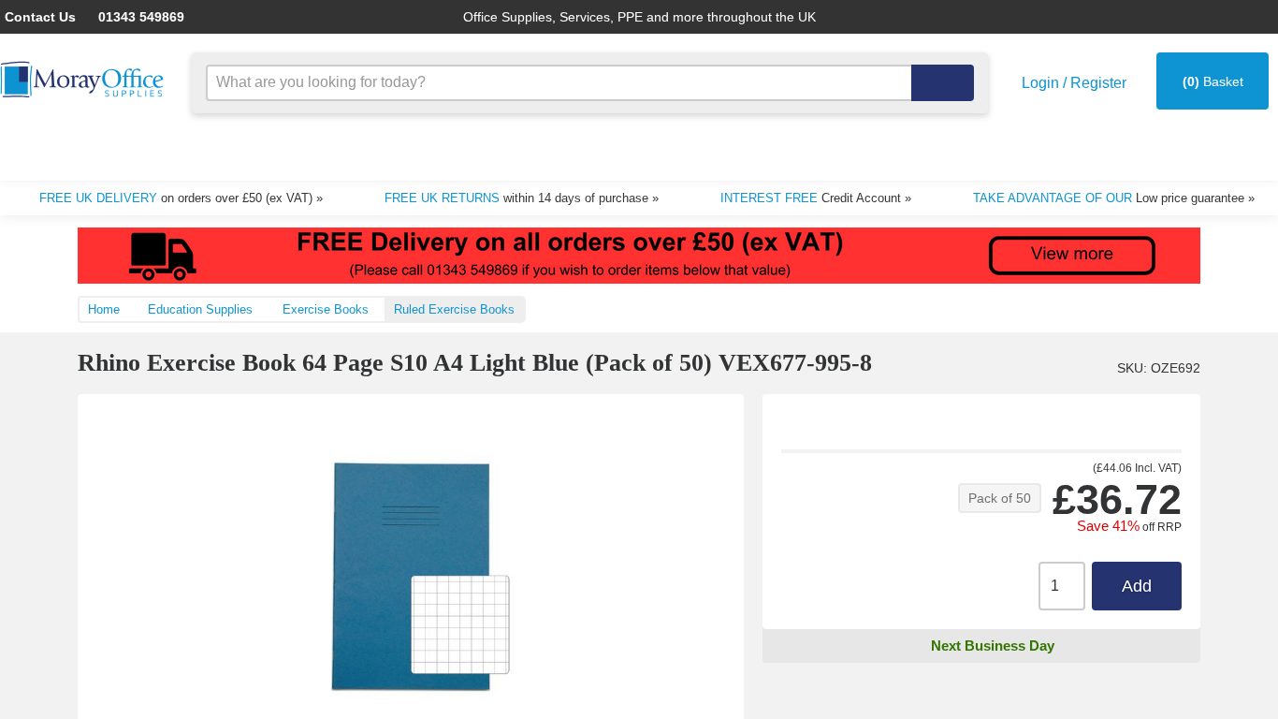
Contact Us (37, 16)
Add (1137, 586)
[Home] (84, 80)
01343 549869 (127, 16)
